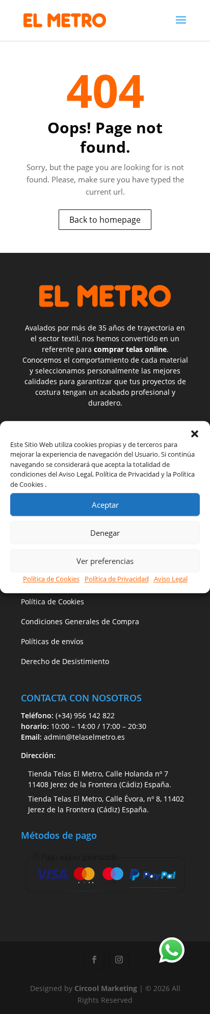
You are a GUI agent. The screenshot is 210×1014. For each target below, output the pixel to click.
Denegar (105, 533)
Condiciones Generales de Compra (80, 621)
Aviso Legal (171, 578)
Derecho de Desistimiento (65, 661)
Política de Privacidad (117, 578)
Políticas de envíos (52, 641)
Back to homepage (105, 219)
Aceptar (105, 505)
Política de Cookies (51, 578)
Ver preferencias (105, 561)
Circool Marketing (105, 988)
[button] (195, 434)
